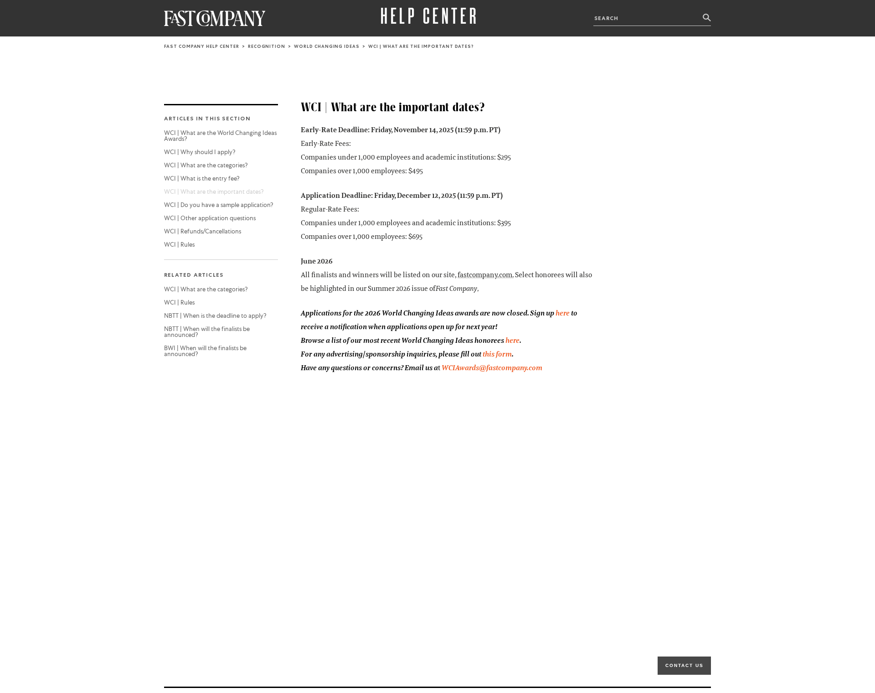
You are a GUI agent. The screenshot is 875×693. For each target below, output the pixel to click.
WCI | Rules (179, 244)
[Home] (215, 18)
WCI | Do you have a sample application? (218, 205)
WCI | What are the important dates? (213, 192)
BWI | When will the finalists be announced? (205, 351)
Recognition (266, 46)
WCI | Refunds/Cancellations (202, 231)
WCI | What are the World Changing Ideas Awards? (220, 136)
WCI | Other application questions (210, 218)
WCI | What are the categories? (205, 165)
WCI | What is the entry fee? (201, 178)
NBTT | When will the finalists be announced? (207, 332)
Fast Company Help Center (201, 46)
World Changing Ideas (327, 46)
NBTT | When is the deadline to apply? (215, 316)
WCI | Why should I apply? (199, 152)
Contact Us (684, 665)
